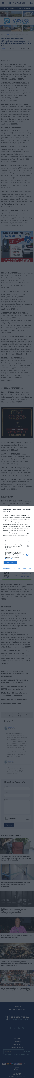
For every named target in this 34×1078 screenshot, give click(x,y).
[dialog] (17, 539)
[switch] (27, 546)
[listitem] (17, 541)
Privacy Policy (27, 568)
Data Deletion (7, 568)
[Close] (30, 509)
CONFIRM (10, 562)
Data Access (17, 568)
